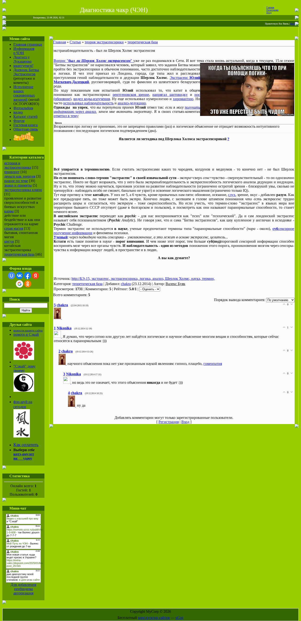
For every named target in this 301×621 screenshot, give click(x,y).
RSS (292, 23)
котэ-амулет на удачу (23, 456)
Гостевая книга (25, 125)
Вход (269, 12)
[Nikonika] (58, 337)
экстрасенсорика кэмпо (23, 190)
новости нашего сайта (28, 330)
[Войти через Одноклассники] (27, 283)
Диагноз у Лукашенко (22, 59)
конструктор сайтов (154, 618)
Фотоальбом (23, 108)
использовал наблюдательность (88, 103)
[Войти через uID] (11, 275)
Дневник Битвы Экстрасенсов (26, 72)
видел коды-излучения (91, 99)
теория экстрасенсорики (104, 42)
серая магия (13, 228)
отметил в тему (66, 116)
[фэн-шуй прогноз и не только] (21, 435)
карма (9, 211)
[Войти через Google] (19, 284)
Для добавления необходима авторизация (23, 589)
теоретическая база (19, 254)
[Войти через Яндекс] (35, 275)
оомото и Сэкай (26, 334)
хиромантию (183, 99)
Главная (270, 7)
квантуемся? (23, 66)
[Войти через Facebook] (27, 275)
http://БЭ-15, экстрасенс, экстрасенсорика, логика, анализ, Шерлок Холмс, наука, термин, (143, 279)
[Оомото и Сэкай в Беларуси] (23, 359)
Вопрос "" (93, 61)
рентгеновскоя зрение (131, 95)
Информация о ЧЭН (23, 51)
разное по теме (16, 181)
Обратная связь (25, 129)
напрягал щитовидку (169, 95)
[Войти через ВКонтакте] (19, 275)
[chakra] (58, 318)
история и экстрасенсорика (17, 165)
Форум (18, 121)
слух (231, 195)
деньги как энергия (19, 176)
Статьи (75, 42)
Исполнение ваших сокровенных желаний (24, 93)
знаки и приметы (18, 185)
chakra (126, 284)
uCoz (179, 618)
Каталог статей (25, 116)
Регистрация (272, 10)
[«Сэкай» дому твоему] (23, 390)
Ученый (60, 237)
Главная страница (27, 44)
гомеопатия (212, 364)
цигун (9, 241)
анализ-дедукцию (132, 103)
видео (18, 112)
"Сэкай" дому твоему (24, 368)
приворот (12, 172)
